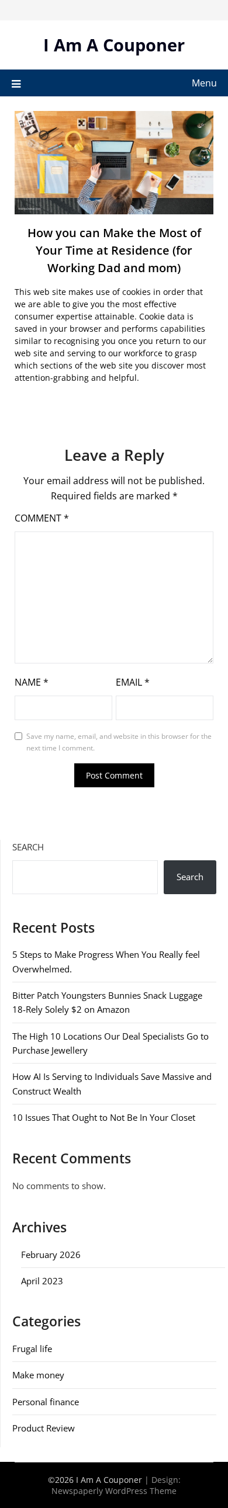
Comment (42, 518)
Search (28, 847)
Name (32, 682)
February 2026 (51, 1254)
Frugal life (32, 1348)
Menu (204, 83)
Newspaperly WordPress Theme (114, 1490)
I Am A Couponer (114, 44)
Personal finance (45, 1402)
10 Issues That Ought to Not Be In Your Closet (103, 1117)
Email (133, 682)
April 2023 (42, 1281)
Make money (38, 1375)
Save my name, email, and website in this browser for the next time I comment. (119, 742)
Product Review (43, 1428)
